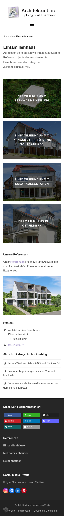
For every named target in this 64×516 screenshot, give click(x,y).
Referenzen (17, 261)
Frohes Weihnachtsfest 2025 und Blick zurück (34, 363)
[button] (32, 25)
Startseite (8, 36)
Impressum (24, 510)
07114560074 (16, 345)
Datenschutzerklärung (45, 510)
